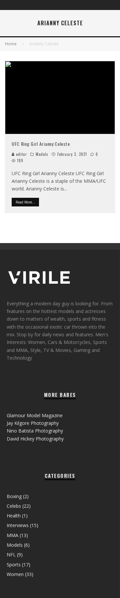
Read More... (25, 202)
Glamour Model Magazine (35, 415)
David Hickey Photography (35, 439)
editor (21, 154)
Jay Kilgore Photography (33, 423)
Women (15, 574)
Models (42, 154)
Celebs (14, 506)
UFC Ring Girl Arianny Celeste (41, 143)
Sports (14, 564)
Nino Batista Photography (35, 431)
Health (14, 515)
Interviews (18, 525)
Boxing (14, 496)
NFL (11, 554)
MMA (12, 535)
